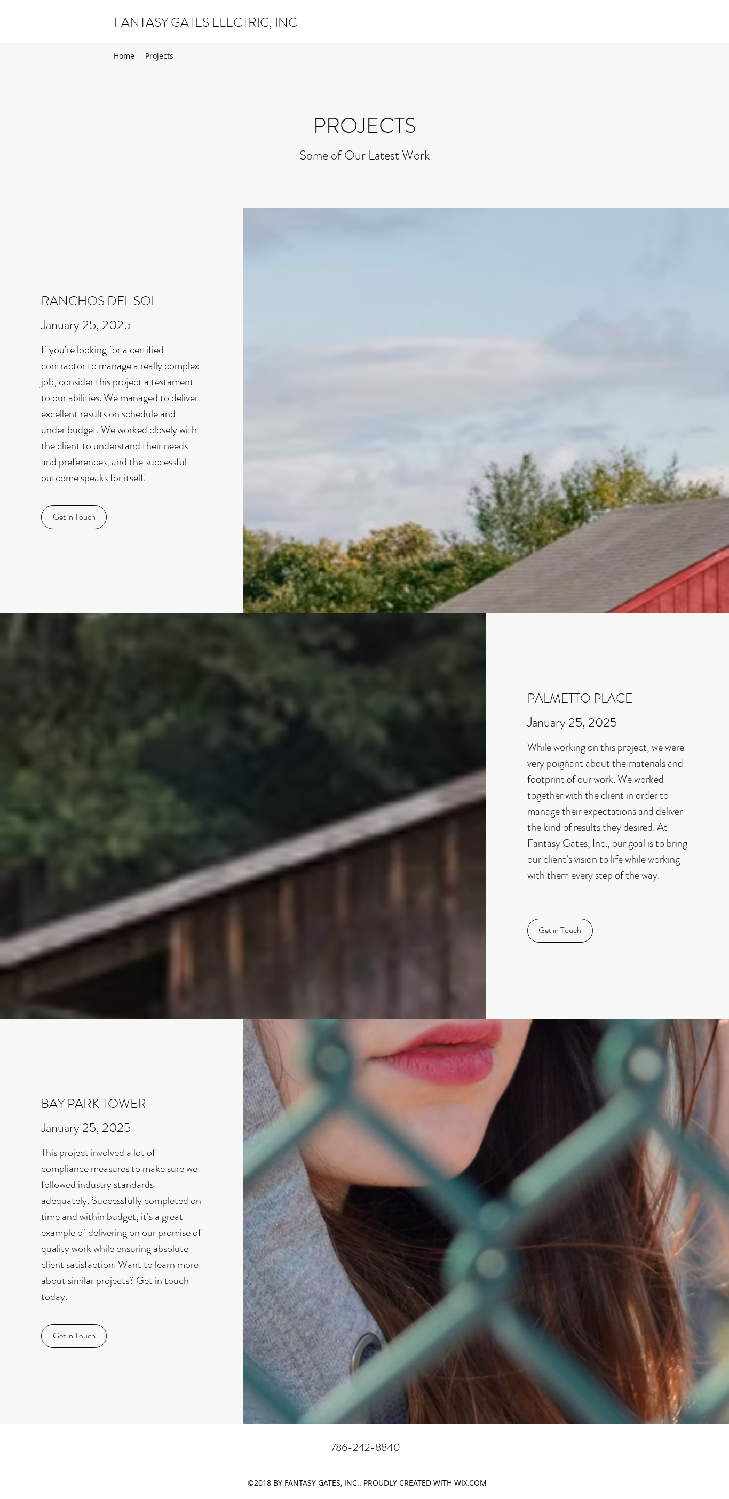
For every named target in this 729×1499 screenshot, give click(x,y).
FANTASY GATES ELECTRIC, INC (205, 22)
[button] (74, 517)
